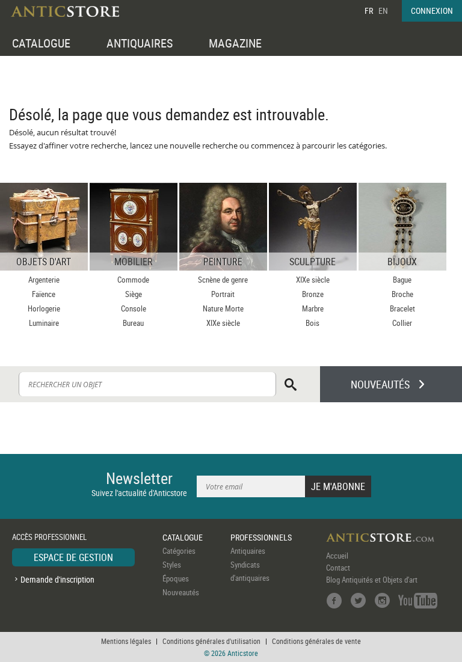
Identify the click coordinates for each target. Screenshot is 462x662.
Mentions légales (126, 641)
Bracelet (402, 308)
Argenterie (44, 279)
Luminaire (44, 322)
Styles (171, 564)
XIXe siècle (223, 322)
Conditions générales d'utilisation (211, 641)
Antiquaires (247, 550)
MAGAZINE (235, 43)
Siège (133, 294)
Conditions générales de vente (316, 641)
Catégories (179, 550)
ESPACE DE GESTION (73, 557)
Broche (402, 294)
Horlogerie (44, 308)
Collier (402, 322)
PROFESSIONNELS (261, 537)
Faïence (43, 294)
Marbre (313, 308)
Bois (312, 322)
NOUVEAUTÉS (380, 384)
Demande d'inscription (57, 579)
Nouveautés (180, 592)
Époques (175, 578)
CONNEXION (432, 10)
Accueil (337, 555)
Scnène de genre (223, 279)
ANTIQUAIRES (139, 43)
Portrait (223, 294)
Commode (133, 279)
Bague (402, 279)
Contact (338, 567)
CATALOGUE (41, 43)
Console (133, 308)
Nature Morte (223, 308)
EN (383, 10)
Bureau (133, 322)
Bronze (313, 294)
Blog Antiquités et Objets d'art (371, 579)
